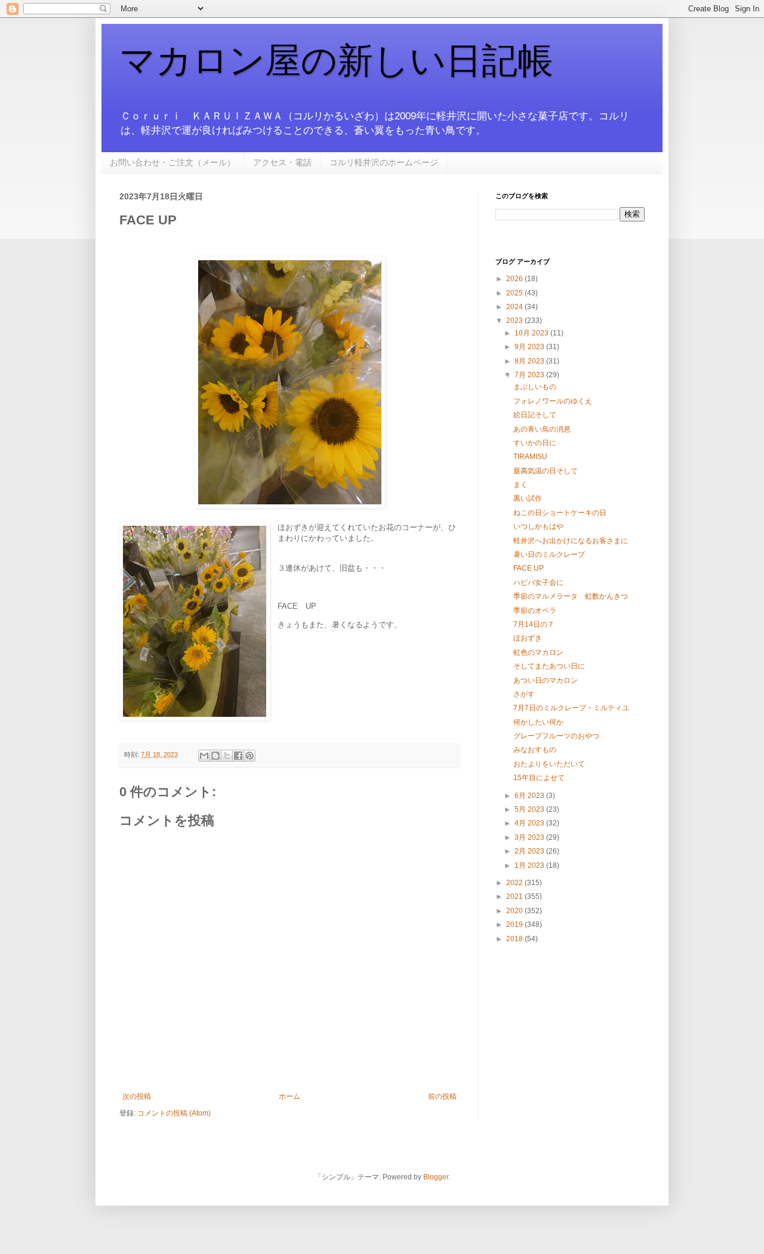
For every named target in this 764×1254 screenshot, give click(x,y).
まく (520, 484)
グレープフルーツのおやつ (556, 736)
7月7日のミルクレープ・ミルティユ (571, 708)
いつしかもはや (538, 526)
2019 (515, 924)
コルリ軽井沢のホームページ (383, 162)
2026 (515, 279)
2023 (515, 320)
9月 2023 (530, 347)
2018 (515, 939)
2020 (515, 911)
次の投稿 (136, 1096)
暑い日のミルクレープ (549, 554)
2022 (515, 883)
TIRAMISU (530, 456)
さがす (524, 694)
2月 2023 (530, 851)
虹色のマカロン (538, 652)
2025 (515, 293)
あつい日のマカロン (545, 680)
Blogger (435, 1177)
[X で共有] (227, 756)
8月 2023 (530, 361)
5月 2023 (530, 809)
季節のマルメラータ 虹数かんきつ (570, 596)
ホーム (289, 1096)
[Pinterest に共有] (249, 756)
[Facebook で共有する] (238, 756)
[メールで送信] (204, 756)
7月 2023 (530, 375)
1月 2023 (530, 865)
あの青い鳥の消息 (542, 429)
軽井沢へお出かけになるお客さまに (570, 541)
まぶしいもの (534, 387)
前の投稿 (442, 1096)
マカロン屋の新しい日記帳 (336, 61)
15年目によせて (539, 778)
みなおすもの (534, 749)
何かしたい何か (538, 722)
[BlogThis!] (215, 756)
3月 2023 (530, 837)
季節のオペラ (534, 610)
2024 (515, 307)
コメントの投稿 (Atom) (174, 1113)
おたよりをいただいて (549, 764)
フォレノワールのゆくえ (552, 401)
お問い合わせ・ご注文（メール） (172, 162)
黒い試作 (527, 498)
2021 (515, 896)
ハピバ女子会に (538, 582)
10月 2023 (532, 333)
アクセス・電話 (282, 162)
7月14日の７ (533, 624)
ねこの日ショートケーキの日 (559, 513)
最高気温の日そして (545, 471)
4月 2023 (530, 823)
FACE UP (528, 568)
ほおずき (527, 638)
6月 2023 (530, 795)
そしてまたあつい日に (549, 666)
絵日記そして (534, 415)
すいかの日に (534, 443)
